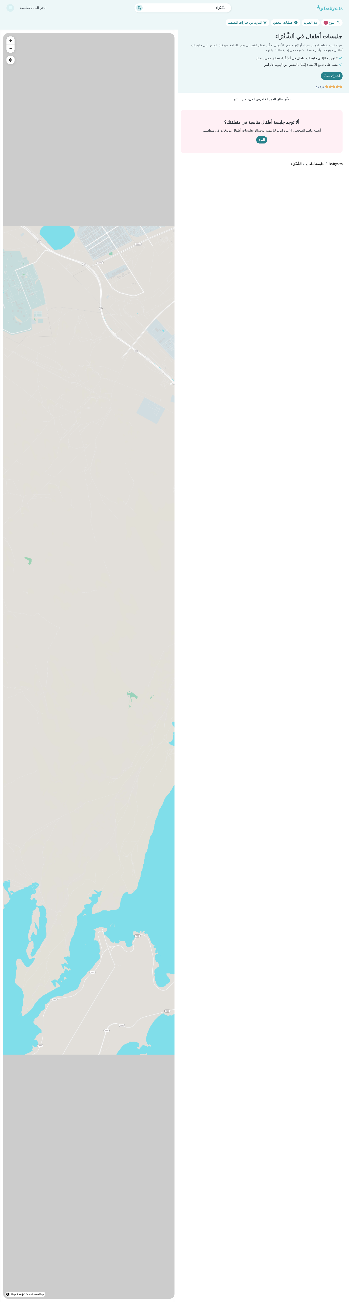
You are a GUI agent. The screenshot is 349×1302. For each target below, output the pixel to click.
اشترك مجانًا (332, 76)
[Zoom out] (10, 49)
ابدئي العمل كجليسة (33, 8)
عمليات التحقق (283, 22)
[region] (88, 666)
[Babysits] (330, 8)
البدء (262, 140)
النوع (330, 22)
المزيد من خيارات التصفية (245, 22)
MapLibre (16, 1294)
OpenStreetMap (35, 1294)
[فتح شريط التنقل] (10, 8)
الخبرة (308, 22)
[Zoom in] (10, 40)
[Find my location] (10, 60)
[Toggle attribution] (7, 1294)
